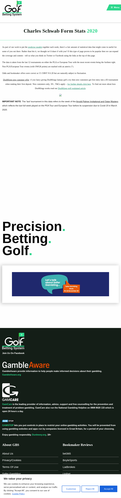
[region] (60, 486)
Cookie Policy (18, 494)
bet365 (67, 453)
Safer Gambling (11, 473)
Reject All (90, 489)
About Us (7, 453)
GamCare (7, 404)
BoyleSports (70, 460)
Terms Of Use (10, 467)
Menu (116, 7)
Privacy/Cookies (11, 460)
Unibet (66, 473)
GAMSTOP (8, 425)
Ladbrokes (69, 467)
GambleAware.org (11, 374)
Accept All (108, 489)
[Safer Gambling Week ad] (60, 284)
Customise (71, 489)
